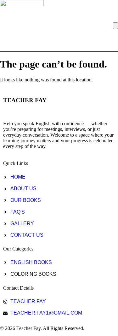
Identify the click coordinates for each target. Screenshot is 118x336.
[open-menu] (115, 25)
